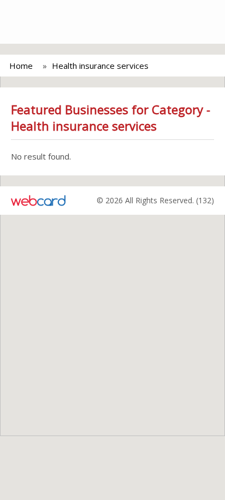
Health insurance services (100, 65)
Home (21, 65)
